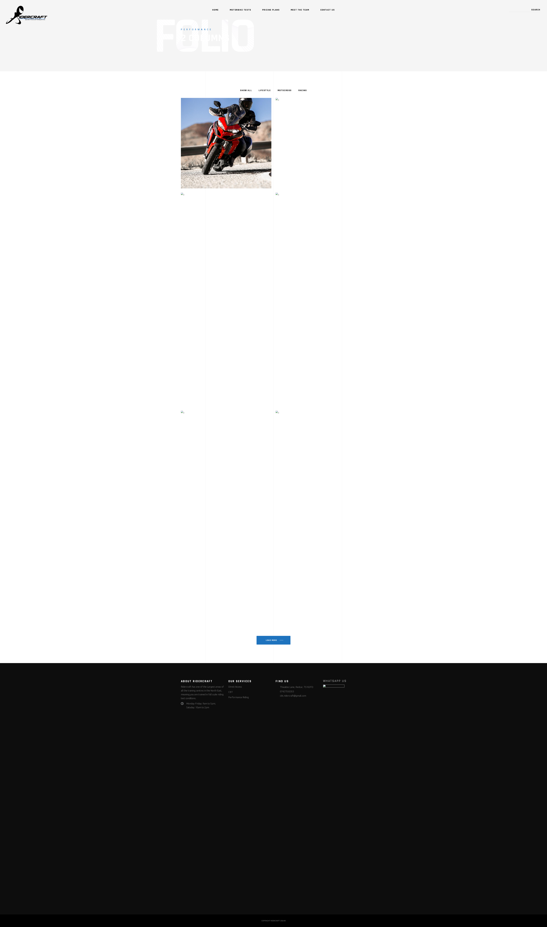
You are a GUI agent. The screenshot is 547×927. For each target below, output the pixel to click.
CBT (230, 692)
